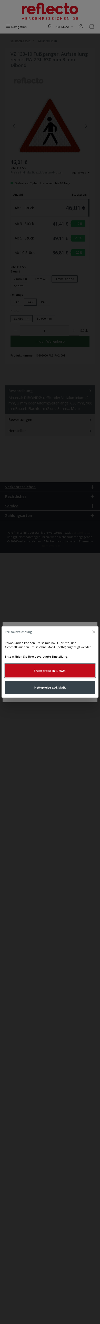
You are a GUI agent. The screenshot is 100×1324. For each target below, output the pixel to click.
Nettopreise (50, 687)
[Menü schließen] (94, 632)
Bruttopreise (50, 671)
